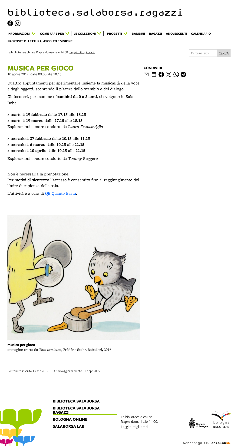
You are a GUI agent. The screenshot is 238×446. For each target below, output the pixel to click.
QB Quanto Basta (60, 193)
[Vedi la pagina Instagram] (17, 23)
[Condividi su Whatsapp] (176, 74)
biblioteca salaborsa (76, 401)
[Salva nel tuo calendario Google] (154, 74)
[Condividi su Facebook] (161, 74)
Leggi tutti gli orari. (82, 52)
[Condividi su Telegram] (183, 74)
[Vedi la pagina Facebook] (10, 23)
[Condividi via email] (146, 74)
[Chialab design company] (207, 439)
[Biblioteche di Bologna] (221, 420)
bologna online (70, 419)
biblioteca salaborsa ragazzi (76, 410)
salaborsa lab (68, 426)
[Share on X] (169, 74)
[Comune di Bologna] (198, 423)
